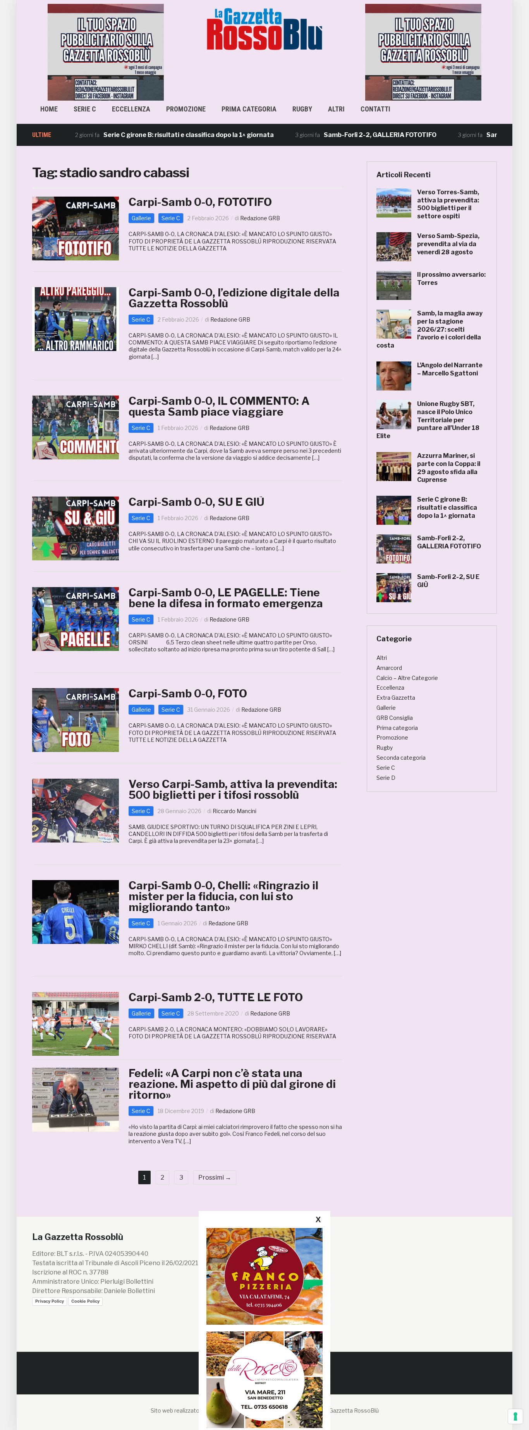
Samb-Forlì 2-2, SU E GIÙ (487, 135)
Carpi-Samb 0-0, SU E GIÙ (196, 502)
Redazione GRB (260, 218)
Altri (336, 109)
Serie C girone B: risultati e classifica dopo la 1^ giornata (152, 135)
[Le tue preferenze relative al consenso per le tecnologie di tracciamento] (515, 1416)
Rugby (302, 109)
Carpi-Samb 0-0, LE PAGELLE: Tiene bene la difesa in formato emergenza (226, 598)
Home (49, 109)
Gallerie (141, 218)
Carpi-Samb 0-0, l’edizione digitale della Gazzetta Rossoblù (234, 298)
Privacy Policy (49, 1301)
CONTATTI (375, 109)
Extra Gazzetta (395, 697)
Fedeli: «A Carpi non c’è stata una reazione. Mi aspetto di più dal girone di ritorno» (232, 1084)
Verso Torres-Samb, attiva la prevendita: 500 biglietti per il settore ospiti (448, 204)
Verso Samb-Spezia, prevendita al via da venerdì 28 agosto (448, 244)
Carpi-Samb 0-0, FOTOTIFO (200, 202)
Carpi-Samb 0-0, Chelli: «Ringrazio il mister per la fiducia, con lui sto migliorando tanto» (223, 896)
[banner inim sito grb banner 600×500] (106, 51)
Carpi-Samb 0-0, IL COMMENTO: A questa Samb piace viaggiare (219, 406)
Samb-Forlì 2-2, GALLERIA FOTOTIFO (343, 135)
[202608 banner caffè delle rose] (264, 1379)
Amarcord (389, 667)
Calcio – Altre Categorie (407, 678)
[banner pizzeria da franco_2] (264, 1276)
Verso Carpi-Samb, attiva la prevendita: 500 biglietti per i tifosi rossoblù (233, 789)
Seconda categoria (401, 757)
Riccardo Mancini (234, 811)
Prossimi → (214, 1177)
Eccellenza (131, 109)
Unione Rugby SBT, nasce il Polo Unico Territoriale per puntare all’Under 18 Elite (427, 420)
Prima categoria (249, 109)
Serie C (85, 109)
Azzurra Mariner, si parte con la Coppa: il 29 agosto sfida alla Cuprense (448, 467)
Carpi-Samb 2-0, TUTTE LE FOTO (216, 997)
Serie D (385, 777)
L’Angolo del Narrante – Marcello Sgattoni (450, 369)
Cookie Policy (85, 1301)
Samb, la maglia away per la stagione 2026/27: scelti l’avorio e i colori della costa (429, 329)
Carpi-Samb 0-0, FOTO (188, 693)
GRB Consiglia (394, 717)
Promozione (186, 109)
